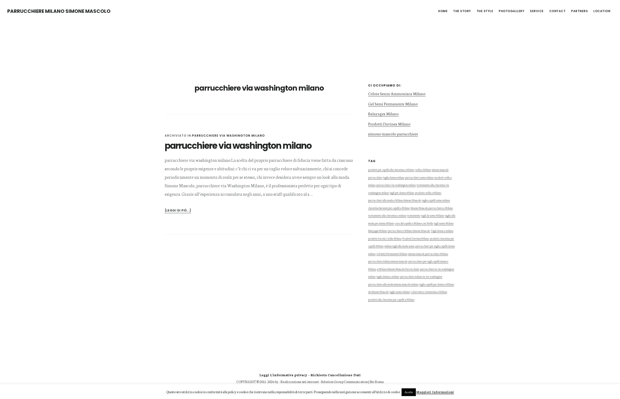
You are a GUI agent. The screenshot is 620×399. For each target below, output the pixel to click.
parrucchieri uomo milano (419, 177)
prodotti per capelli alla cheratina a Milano (391, 169)
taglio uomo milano (399, 291)
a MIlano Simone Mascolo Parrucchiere (398, 269)
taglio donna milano (393, 177)
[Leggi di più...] (178, 210)
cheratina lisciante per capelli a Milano (389, 208)
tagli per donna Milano (402, 192)
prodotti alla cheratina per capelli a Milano (391, 299)
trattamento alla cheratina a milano (387, 215)
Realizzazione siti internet (299, 381)
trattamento (413, 215)
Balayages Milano (383, 113)
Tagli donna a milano (442, 230)
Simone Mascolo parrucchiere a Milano (432, 208)
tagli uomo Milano (444, 223)
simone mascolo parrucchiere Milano (428, 253)
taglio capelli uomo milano (436, 200)
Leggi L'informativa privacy (283, 374)
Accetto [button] (408, 392)
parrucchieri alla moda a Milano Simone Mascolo (394, 200)
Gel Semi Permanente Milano (393, 103)
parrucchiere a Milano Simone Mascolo (409, 230)
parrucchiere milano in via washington (421, 276)
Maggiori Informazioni (435, 392)
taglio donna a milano (387, 276)
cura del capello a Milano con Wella (414, 223)
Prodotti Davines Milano (389, 123)
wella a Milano (423, 169)
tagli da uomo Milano (432, 215)
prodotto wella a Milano (428, 192)
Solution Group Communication (344, 381)
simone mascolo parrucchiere (393, 133)
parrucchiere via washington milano (228, 135)
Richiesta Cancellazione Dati (335, 374)
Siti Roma (377, 381)
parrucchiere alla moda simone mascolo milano (393, 284)
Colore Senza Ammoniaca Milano (397, 93)
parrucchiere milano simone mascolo (388, 261)
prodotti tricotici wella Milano (385, 238)
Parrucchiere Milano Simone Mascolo (58, 11)
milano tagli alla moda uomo (399, 246)
